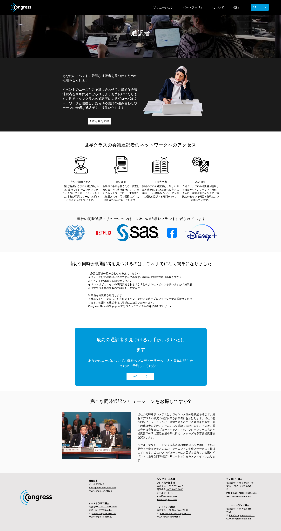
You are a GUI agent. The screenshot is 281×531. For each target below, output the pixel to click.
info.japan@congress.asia (102, 487)
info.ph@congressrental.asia (241, 492)
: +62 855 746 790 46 (177, 510)
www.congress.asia (167, 499)
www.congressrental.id (169, 516)
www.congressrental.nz (238, 518)
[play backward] (64, 232)
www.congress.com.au (100, 516)
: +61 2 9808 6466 (107, 506)
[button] (163, 7)
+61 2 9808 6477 (103, 510)
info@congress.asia (167, 496)
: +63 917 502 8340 (241, 486)
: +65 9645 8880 (174, 489)
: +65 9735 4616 (174, 486)
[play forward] (216, 232)
